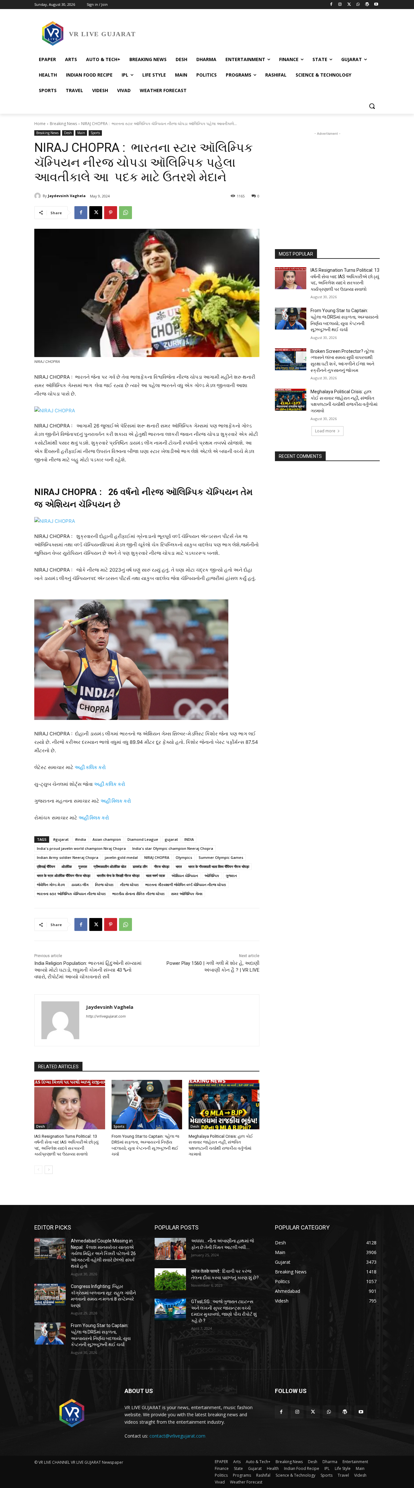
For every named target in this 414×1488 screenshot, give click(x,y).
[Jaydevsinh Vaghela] (38, 196)
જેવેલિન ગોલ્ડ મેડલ (51, 884)
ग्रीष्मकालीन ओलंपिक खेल (109, 866)
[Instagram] (340, 4)
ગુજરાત (231, 875)
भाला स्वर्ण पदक (155, 875)
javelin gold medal (121, 857)
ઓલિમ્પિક (211, 875)
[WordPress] (367, 4)
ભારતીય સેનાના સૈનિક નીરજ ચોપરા (138, 893)
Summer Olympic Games (221, 857)
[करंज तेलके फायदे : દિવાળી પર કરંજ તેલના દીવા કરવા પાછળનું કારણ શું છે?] (170, 1279)
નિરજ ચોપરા (104, 884)
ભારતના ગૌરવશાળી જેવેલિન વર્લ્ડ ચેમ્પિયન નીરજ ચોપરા (185, 884)
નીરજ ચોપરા (129, 884)
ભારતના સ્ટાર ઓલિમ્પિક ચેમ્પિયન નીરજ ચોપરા (71, 893)
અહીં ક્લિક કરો (116, 801)
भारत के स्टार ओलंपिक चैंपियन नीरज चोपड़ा (63, 875)
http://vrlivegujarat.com (106, 1016)
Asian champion (107, 839)
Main (81, 133)
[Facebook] (331, 4)
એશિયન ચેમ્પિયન (184, 875)
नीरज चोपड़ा (161, 866)
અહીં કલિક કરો (109, 784)
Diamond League (142, 839)
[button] (372, 106)
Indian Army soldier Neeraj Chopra (67, 857)
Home (40, 123)
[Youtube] (376, 4)
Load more (325, 431)
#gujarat (61, 839)
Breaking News (63, 123)
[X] (349, 4)
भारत (179, 866)
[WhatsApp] (358, 4)
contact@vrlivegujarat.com (177, 1436)
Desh (68, 133)
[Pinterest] (110, 212)
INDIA (189, 839)
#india (80, 839)
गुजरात (82, 866)
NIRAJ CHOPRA (156, 857)
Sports (95, 133)
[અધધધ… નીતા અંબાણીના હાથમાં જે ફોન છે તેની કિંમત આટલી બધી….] (170, 1249)
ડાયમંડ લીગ (80, 884)
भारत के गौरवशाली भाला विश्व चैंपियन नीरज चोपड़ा (218, 866)
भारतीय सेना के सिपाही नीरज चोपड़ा (118, 875)
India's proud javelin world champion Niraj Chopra (81, 848)
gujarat (171, 839)
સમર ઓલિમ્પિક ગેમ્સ (186, 893)
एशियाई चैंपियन (46, 866)
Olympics (184, 857)
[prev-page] (38, 1170)
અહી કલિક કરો (90, 767)
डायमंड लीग (140, 866)
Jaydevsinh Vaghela (67, 195)
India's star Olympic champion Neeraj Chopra (172, 848)
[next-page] (49, 1170)
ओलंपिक (66, 866)
